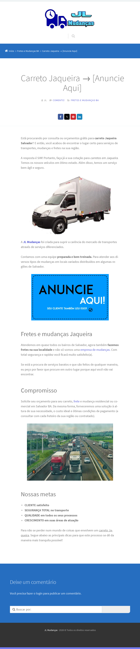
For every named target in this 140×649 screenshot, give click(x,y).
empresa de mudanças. (95, 350)
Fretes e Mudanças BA (85, 100)
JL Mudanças (51, 630)
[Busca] (70, 33)
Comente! (59, 100)
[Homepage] (70, 18)
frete (77, 401)
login (39, 593)
